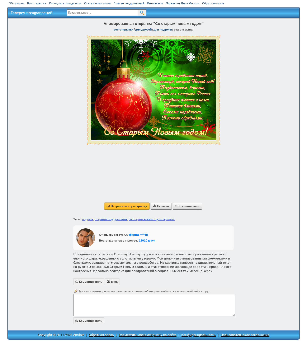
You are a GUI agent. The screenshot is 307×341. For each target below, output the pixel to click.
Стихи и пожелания (97, 3)
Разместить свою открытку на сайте (147, 335)
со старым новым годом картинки (152, 219)
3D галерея (16, 3)
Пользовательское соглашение (245, 335)
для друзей (143, 29)
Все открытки (36, 3)
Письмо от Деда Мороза (182, 3)
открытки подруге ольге (111, 219)
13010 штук (147, 240)
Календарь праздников (65, 3)
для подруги (163, 29)
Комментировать (88, 320)
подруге (87, 219)
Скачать (161, 206)
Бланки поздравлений (129, 3)
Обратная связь (213, 3)
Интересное (155, 3)
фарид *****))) (138, 234)
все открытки (123, 29)
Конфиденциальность (198, 335)
